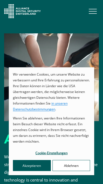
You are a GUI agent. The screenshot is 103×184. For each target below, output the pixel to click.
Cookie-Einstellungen (51, 153)
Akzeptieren (32, 165)
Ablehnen (71, 165)
